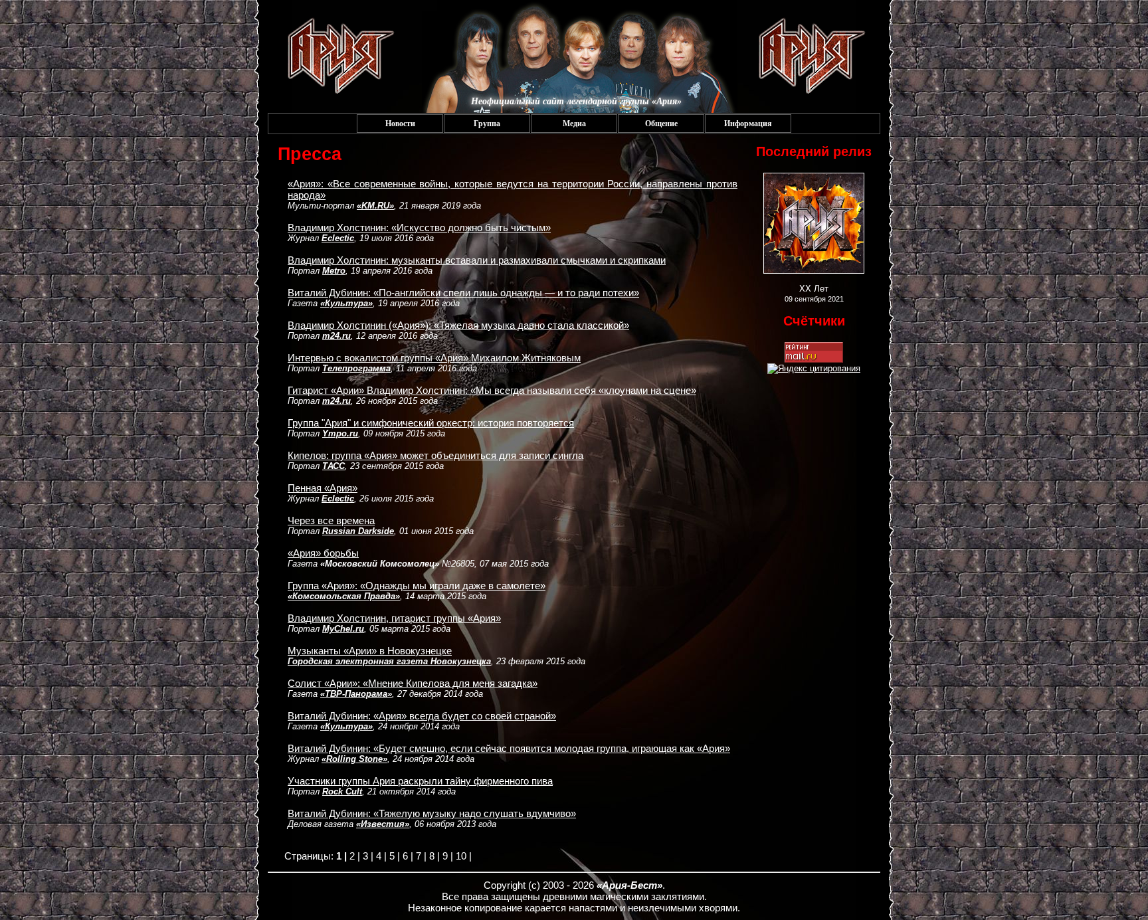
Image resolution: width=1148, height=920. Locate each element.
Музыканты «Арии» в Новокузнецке (370, 650)
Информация (748, 123)
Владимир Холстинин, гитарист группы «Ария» (394, 618)
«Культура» (346, 303)
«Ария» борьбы (323, 553)
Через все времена (331, 520)
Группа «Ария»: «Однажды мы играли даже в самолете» (416, 585)
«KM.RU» (375, 206)
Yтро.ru (340, 433)
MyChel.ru (343, 629)
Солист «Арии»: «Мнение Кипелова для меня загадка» (412, 683)
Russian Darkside (358, 531)
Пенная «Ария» (322, 488)
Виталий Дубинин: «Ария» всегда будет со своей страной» (422, 715)
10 (461, 856)
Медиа (574, 123)
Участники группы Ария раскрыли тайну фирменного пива (420, 780)
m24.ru (336, 336)
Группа (487, 123)
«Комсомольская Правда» (344, 596)
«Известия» (382, 824)
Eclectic (338, 238)
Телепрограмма (356, 368)
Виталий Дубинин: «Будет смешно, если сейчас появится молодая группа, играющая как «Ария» (509, 748)
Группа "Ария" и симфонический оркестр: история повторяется (431, 422)
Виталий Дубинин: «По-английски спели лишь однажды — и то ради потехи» (463, 292)
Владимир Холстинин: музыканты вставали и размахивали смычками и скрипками (477, 260)
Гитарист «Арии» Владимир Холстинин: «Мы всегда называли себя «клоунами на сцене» (492, 390)
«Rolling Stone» (354, 759)
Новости (400, 123)
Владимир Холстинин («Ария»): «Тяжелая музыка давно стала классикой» (458, 325)
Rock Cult (342, 791)
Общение (661, 123)
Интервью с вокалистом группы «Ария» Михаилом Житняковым (434, 357)
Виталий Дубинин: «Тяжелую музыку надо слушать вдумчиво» (432, 813)
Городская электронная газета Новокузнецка (389, 661)
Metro (333, 271)
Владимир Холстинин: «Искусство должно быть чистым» (419, 227)
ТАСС (333, 466)
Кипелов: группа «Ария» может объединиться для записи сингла (435, 455)
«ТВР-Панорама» (356, 694)
